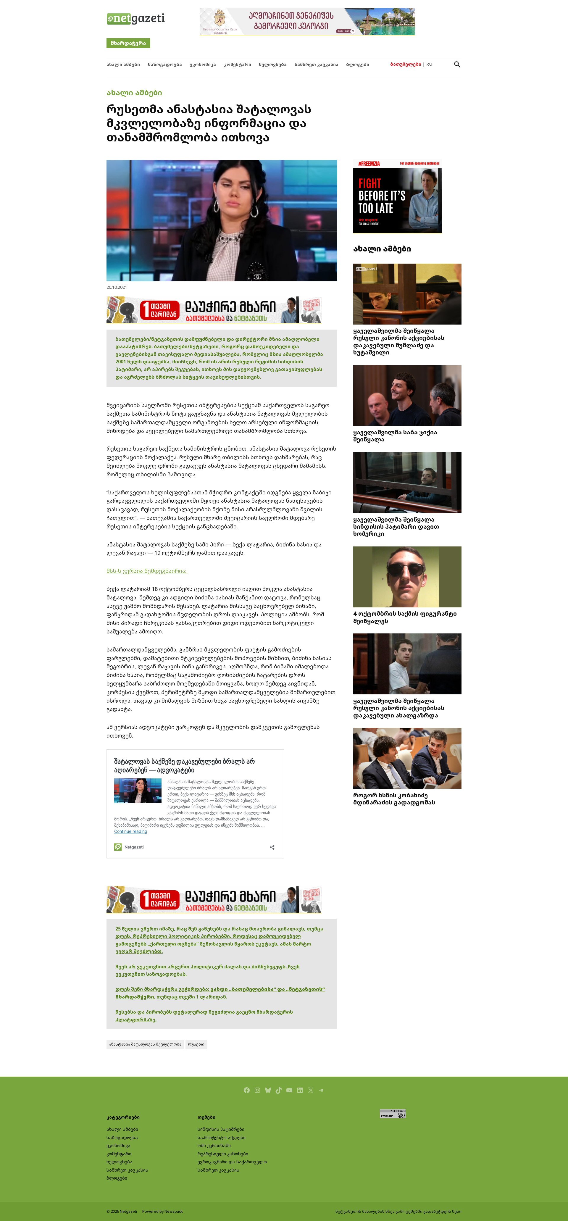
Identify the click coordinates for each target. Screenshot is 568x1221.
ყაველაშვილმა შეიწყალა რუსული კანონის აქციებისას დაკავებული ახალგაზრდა (398, 707)
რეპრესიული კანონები (223, 1154)
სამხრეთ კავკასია (316, 64)
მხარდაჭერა (128, 43)
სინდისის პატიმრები (221, 1129)
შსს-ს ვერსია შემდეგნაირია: (147, 570)
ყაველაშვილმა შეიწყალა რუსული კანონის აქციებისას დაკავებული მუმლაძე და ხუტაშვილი (398, 341)
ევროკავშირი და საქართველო (232, 1161)
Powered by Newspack (162, 1211)
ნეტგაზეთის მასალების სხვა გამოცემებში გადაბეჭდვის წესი (398, 1211)
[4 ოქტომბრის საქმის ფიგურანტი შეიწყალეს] (407, 577)
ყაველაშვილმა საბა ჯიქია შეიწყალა (395, 435)
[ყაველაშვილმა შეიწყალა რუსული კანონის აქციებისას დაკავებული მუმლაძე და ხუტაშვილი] (407, 294)
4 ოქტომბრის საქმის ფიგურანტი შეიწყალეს (405, 617)
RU (429, 64)
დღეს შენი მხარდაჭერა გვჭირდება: (162, 989)
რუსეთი (196, 1044)
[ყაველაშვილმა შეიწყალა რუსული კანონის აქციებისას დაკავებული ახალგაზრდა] (407, 664)
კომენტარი (237, 64)
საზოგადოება (165, 64)
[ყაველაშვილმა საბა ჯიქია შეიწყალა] (407, 396)
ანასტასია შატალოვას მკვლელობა (145, 1044)
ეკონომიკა (203, 64)
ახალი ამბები (123, 64)
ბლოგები (357, 64)
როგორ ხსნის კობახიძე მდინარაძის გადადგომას (394, 798)
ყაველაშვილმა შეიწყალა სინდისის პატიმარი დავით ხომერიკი (396, 526)
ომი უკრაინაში (214, 1145)
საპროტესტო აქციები (222, 1137)
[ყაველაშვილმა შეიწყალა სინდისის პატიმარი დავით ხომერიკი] (407, 483)
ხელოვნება (273, 64)
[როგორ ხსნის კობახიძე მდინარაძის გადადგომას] (407, 759)
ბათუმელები (405, 64)
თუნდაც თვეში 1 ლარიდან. (191, 996)
